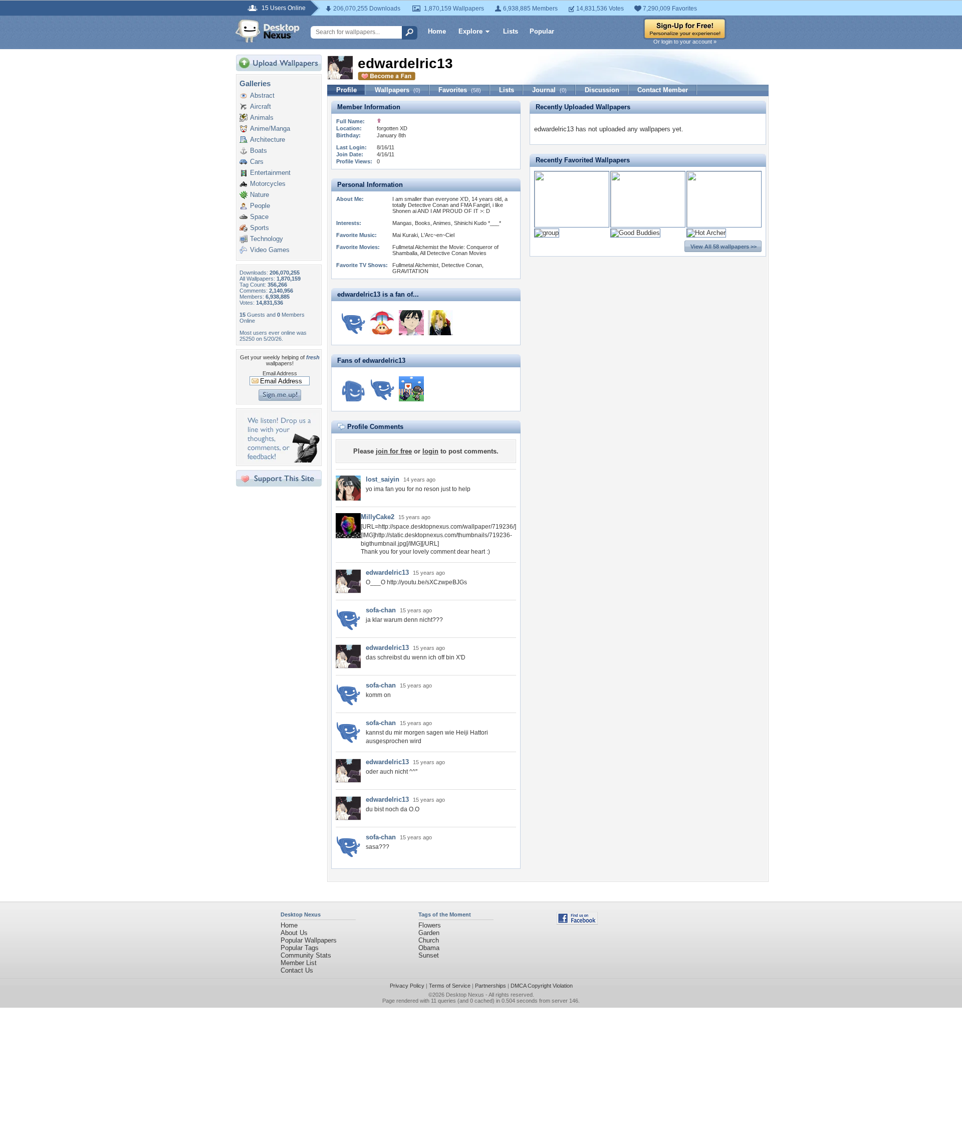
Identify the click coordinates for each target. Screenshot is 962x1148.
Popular (542, 31)
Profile (346, 90)
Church (428, 940)
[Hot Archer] (706, 233)
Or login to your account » (684, 42)
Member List (299, 963)
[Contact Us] (282, 460)
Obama (428, 948)
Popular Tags (300, 948)
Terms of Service (449, 986)
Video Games (270, 250)
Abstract (262, 95)
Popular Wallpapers (309, 940)
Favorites (459, 90)
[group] (546, 233)
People (260, 205)
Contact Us (297, 970)
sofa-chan (381, 610)
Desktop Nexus (465, 995)
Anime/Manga (270, 128)
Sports (259, 228)
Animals (262, 117)
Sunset (428, 955)
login (430, 451)
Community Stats (306, 955)
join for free (394, 451)
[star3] (353, 388)
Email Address (280, 373)
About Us (294, 933)
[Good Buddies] (635, 233)
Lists (510, 31)
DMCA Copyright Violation (542, 986)
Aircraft (260, 106)
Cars (257, 161)
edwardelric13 (387, 572)
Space (259, 216)
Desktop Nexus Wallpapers (267, 31)
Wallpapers (397, 90)
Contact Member (662, 90)
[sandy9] (411, 388)
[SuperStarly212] (382, 322)
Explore (470, 31)
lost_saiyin (382, 479)
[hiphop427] (411, 322)
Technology (266, 239)
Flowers (429, 925)
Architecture (267, 139)
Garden (428, 933)
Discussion (602, 90)
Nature (259, 194)
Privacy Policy (407, 986)
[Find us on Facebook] (577, 922)
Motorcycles (268, 183)
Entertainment (270, 172)
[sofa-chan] (353, 322)
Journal (549, 90)
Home (437, 31)
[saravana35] (440, 322)
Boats (258, 150)
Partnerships (490, 986)
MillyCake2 (377, 517)
